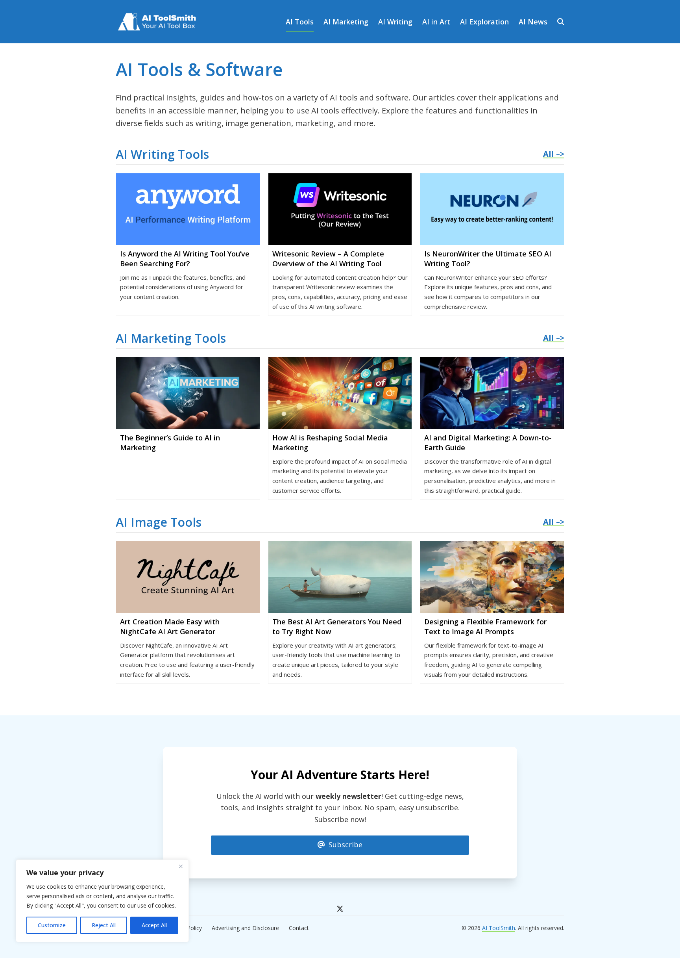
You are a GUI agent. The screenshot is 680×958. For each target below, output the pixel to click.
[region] (102, 901)
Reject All (104, 925)
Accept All (154, 925)
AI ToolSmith (498, 928)
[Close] (180, 866)
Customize (52, 925)
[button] (560, 22)
